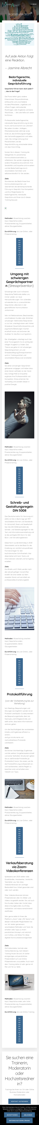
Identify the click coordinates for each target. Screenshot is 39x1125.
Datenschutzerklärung (19, 1120)
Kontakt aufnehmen (19, 1101)
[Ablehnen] (37, 1115)
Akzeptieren (12, 1115)
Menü (34, 4)
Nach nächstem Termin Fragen (19, 252)
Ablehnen (28, 1115)
